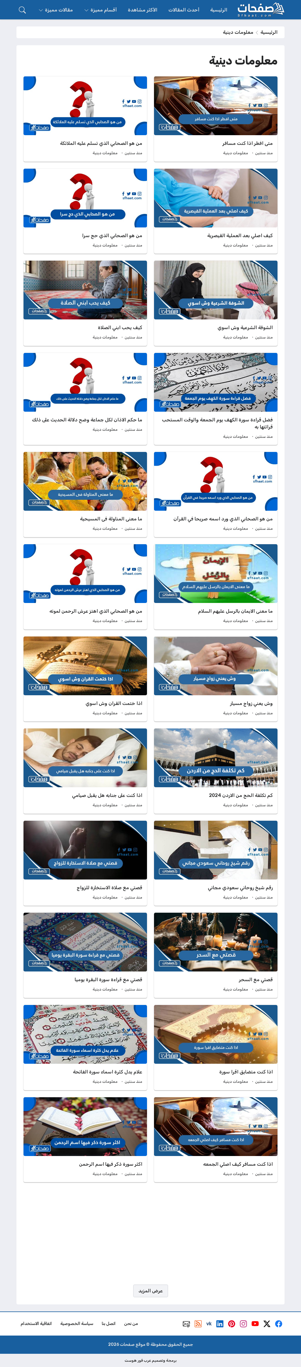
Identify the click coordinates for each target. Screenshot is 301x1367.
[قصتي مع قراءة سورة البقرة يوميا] (85, 955)
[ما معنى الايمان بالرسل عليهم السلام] (215, 586)
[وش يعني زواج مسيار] (215, 679)
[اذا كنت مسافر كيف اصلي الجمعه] (215, 1139)
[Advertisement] (150, 1233)
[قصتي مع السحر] (215, 955)
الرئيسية (268, 32)
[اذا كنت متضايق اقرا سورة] (215, 1047)
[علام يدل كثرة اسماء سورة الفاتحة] (85, 1047)
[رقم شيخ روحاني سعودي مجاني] (215, 863)
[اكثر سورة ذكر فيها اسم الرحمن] (85, 1139)
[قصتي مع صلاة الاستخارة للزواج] (85, 863)
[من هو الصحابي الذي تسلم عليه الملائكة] (85, 119)
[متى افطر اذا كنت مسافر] (215, 119)
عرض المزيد (150, 1291)
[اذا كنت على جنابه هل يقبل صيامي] (85, 771)
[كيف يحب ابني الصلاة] (85, 303)
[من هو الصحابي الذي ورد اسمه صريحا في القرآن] (215, 494)
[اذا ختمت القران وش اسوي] (85, 679)
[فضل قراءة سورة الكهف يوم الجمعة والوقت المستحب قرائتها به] (215, 399)
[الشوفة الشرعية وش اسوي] (215, 303)
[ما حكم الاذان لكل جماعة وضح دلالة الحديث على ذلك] (85, 399)
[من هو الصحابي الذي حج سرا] (85, 211)
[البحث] (22, 10)
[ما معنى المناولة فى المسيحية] (85, 494)
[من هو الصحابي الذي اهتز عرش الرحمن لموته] (85, 586)
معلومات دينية (235, 153)
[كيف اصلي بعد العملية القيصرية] (215, 211)
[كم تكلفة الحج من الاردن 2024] (215, 771)
